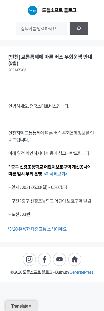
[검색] (79, 28)
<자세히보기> (55, 173)
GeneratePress (81, 272)
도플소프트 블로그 (59, 10)
